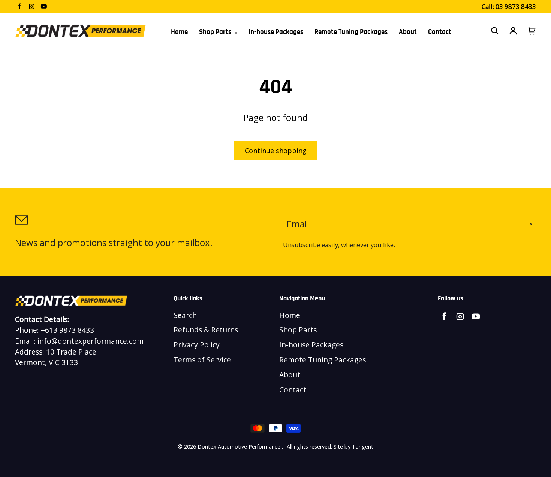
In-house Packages (276, 32)
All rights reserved (309, 446)
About (408, 32)
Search (185, 315)
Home (179, 32)
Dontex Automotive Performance (239, 446)
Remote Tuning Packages (351, 32)
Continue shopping (276, 150)
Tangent (362, 446)
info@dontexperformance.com (90, 341)
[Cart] (531, 30)
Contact (439, 32)
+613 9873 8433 (67, 330)
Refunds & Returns (206, 330)
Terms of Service (202, 360)
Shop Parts (216, 32)
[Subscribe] (531, 224)
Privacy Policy (197, 345)
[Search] (494, 30)
